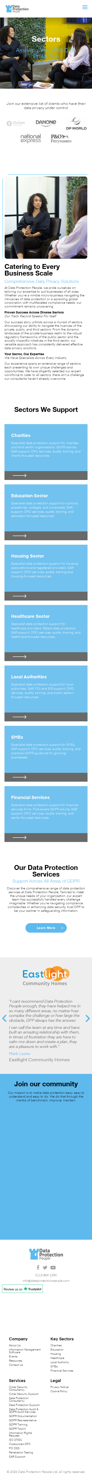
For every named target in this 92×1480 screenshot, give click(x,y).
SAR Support (17, 1457)
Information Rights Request (20, 1434)
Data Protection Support (24, 1405)
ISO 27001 (15, 1440)
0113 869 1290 (46, 1275)
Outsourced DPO (20, 1444)
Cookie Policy (58, 1391)
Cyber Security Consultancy (18, 1388)
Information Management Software (25, 1351)
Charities (56, 1345)
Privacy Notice (59, 1387)
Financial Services (61, 1371)
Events (13, 1356)
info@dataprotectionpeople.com (46, 1280)
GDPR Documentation (23, 1416)
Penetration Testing (21, 1452)
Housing (55, 1354)
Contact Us (16, 1365)
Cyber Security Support (23, 1394)
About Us (15, 1345)
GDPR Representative (22, 1420)
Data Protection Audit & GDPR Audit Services (23, 1410)
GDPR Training (18, 1424)
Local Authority (59, 1362)
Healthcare (57, 1358)
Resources (15, 1361)
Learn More (46, 928)
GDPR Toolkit (17, 1429)
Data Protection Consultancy (19, 1399)
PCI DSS (14, 1448)
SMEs (54, 1366)
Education (56, 1350)
